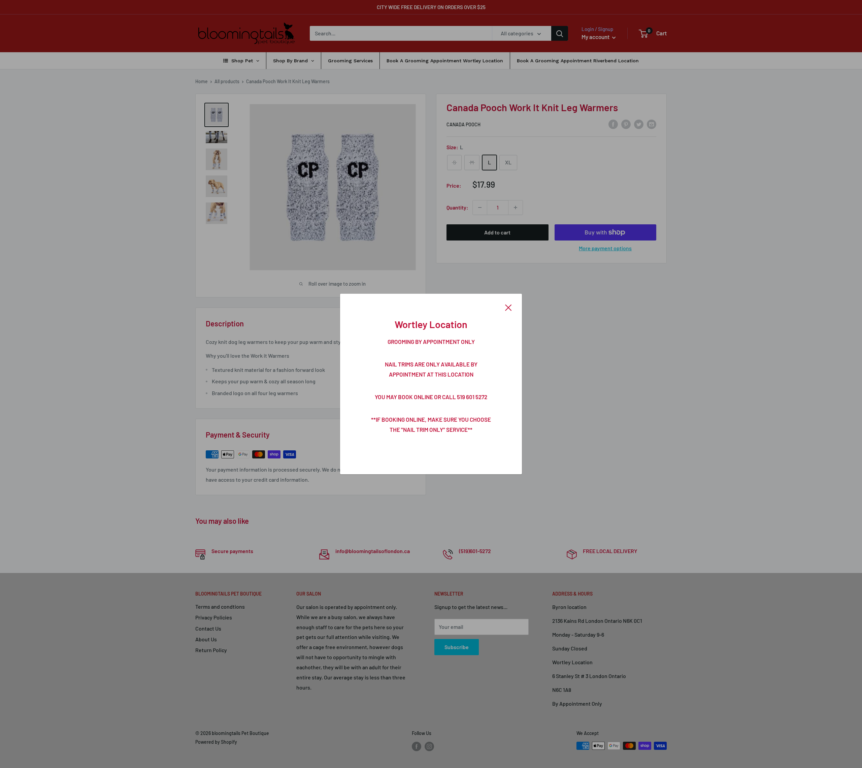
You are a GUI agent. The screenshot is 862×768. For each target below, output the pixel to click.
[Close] (508, 307)
